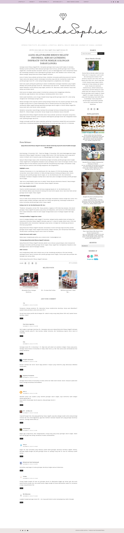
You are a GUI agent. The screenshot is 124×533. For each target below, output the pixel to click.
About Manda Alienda (73, 1)
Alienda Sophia (83, 530)
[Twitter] (113, 1)
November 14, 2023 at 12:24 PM (30, 326)
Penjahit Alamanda (28, 359)
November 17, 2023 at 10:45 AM (30, 412)
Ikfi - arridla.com (27, 411)
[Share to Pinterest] (32, 263)
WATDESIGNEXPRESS (99, 530)
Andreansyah (26, 428)
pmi (43, 50)
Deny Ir (25, 444)
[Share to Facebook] (29, 263)
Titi (24, 303)
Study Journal (43, 1)
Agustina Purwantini (28, 375)
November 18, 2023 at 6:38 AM (30, 446)
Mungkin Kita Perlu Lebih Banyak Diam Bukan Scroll (93, 197)
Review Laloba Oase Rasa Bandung (93, 135)
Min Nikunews (26, 494)
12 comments (73, 262)
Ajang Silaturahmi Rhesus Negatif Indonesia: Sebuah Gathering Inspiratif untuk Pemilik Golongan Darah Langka (48, 59)
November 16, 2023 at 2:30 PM (30, 377)
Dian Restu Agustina (28, 324)
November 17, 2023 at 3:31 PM (30, 430)
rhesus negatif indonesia (59, 50)
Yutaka (25, 476)
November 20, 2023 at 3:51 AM (30, 478)
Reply (21, 318)
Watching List (57, 1)
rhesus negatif (48, 50)
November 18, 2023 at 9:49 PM (30, 464)
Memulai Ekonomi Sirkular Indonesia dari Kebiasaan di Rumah (93, 163)
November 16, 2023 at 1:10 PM (30, 361)
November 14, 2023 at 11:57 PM (30, 343)
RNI (67, 50)
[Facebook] (111, 1)
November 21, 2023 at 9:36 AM (30, 496)
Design (31, 1)
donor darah (38, 50)
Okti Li (25, 391)
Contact (86, 1)
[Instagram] (115, 1)
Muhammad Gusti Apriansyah (31, 462)
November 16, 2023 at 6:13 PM (30, 393)
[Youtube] (118, 1)
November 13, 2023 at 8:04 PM (30, 305)
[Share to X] (25, 263)
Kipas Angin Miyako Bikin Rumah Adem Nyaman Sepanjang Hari (93, 232)
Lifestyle (21, 1)
